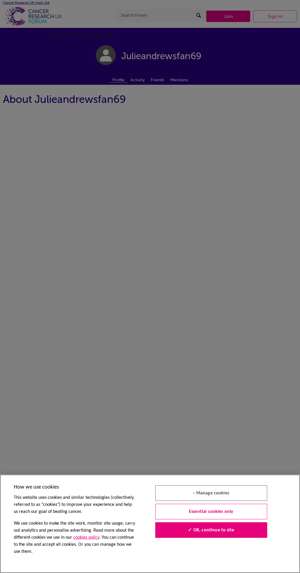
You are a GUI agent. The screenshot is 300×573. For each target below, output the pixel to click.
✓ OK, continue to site (211, 530)
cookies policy (86, 537)
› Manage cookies (211, 493)
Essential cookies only (211, 511)
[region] (150, 523)
